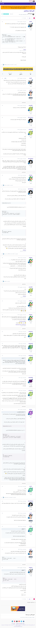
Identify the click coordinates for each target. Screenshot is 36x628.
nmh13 (30, 486)
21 (30, 339)
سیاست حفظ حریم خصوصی (20, 623)
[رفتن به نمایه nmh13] (30, 490)
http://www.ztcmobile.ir (22, 321)
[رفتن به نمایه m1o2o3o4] (30, 335)
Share (11, 14)
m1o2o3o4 (31, 331)
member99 (31, 343)
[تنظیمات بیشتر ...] (2, 21)
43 (30, 183)
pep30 (29, 13)
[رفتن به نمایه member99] (30, 347)
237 (30, 351)
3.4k (30, 385)
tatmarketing (10, 497)
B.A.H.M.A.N (30, 117)
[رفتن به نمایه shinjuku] (30, 179)
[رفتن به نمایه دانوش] (30, 94)
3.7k (30, 125)
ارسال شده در (22, 21)
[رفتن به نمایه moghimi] (30, 571)
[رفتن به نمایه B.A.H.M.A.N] (30, 121)
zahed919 (30, 105)
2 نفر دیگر (5, 253)
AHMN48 (5, 64)
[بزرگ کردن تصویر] (5, 23)
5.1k (30, 99)
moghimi (30, 567)
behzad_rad (8, 64)
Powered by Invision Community (18, 626)
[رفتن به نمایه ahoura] (30, 413)
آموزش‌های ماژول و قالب (22, 14)
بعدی (29, 18)
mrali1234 (12, 64)
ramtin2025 (30, 377)
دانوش (30, 90)
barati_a (5, 185)
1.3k (30, 575)
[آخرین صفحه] (27, 18)
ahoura (30, 409)
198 (30, 494)
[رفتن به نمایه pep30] (33, 14)
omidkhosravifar (6, 497)
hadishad (8, 185)
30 (30, 113)
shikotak (13, 253)
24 (30, 29)
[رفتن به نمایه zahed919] (30, 109)
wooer (11, 253)
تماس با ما (13, 623)
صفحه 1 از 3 (24, 18)
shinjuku (30, 175)
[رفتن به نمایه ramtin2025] (30, 381)
